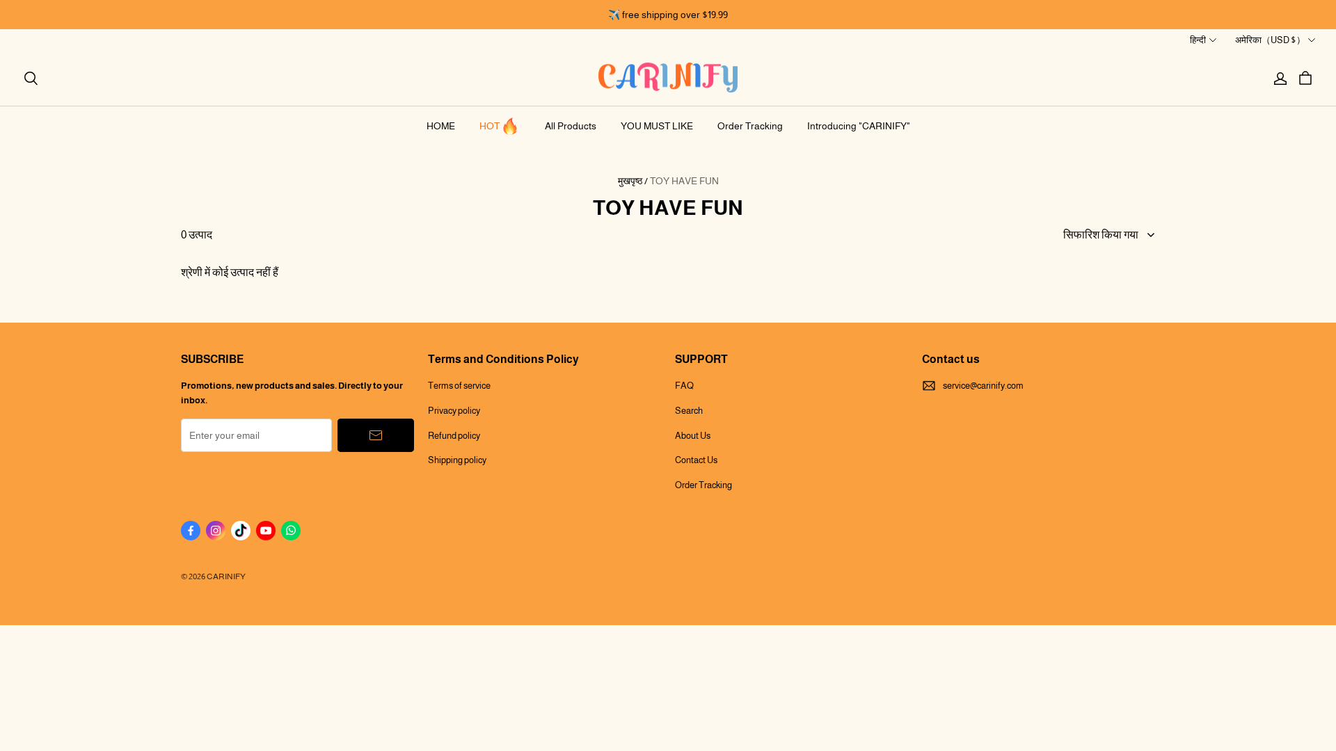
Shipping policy (457, 460)
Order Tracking (750, 125)
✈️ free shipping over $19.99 (668, 14)
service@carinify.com (983, 385)
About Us (692, 435)
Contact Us (696, 460)
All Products (570, 125)
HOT (489, 125)
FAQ (684, 385)
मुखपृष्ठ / (633, 180)
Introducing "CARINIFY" (858, 125)
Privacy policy (454, 410)
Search (689, 410)
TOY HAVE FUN (684, 180)
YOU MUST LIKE (657, 125)
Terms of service (459, 385)
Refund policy (454, 435)
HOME (441, 125)
